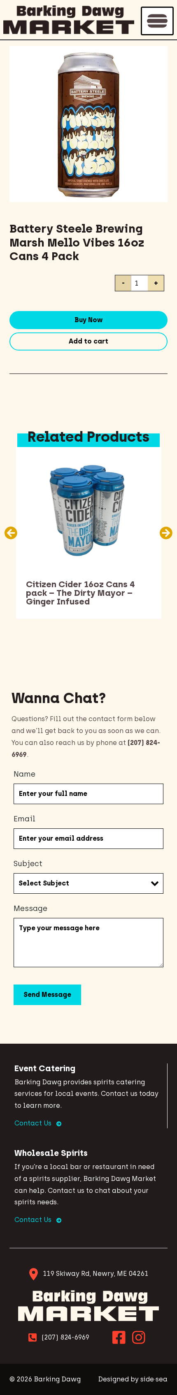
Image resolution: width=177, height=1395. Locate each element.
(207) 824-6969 (65, 1337)
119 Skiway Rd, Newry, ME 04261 (95, 1273)
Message (30, 908)
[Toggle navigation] (157, 21)
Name (24, 774)
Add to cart (88, 341)
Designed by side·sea (133, 1379)
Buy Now (88, 320)
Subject (28, 864)
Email (24, 819)
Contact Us (33, 1123)
